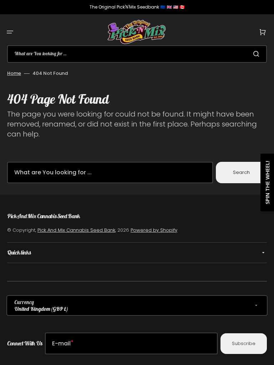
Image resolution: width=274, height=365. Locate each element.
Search (241, 172)
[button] (10, 32)
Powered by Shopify (154, 230)
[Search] (257, 54)
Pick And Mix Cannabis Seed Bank (76, 230)
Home (14, 73)
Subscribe (243, 343)
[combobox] (137, 54)
